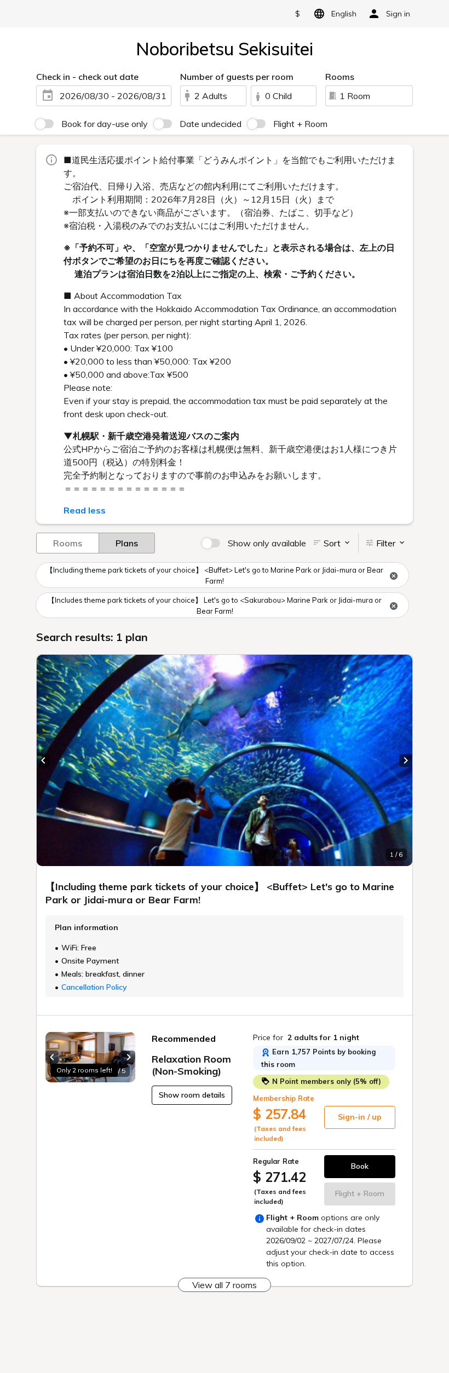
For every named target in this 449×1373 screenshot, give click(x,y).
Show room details (192, 1095)
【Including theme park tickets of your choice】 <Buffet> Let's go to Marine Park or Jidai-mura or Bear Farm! (214, 575)
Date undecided (210, 123)
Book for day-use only (104, 123)
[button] (43, 760)
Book (360, 1166)
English (343, 14)
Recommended (184, 1038)
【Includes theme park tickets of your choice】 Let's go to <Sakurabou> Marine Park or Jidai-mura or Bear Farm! (215, 605)
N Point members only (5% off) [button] (325, 1081)
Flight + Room (300, 123)
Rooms (67, 543)
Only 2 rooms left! (84, 1070)
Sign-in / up (360, 1117)
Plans (127, 543)
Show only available (267, 543)
